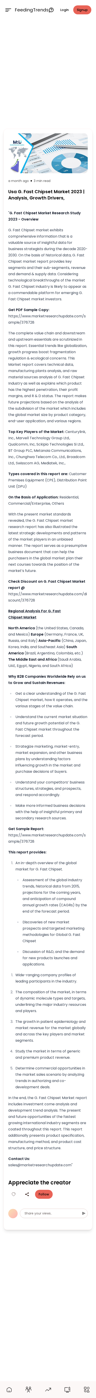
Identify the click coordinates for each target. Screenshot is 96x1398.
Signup (82, 10)
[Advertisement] (48, 73)
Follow (44, 1194)
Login (64, 10)
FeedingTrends (32, 10)
